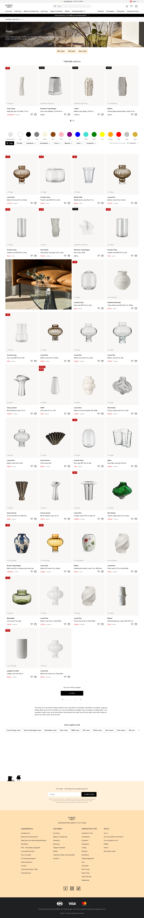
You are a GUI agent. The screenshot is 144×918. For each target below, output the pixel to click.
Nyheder (101, 11)
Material (67, 143)
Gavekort (56, 858)
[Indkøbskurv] (136, 6)
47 (75, 699)
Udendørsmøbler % (78, 11)
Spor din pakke (26, 855)
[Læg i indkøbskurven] (35, 114)
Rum (83, 862)
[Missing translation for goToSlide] (73, 120)
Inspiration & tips (133, 11)
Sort (28, 139)
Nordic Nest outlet (109, 851)
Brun (53, 139)
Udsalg (84, 847)
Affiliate (106, 844)
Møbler (67, 11)
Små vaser (71, 51)
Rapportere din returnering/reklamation (33, 840)
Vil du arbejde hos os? (111, 840)
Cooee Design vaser (13, 730)
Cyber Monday (86, 876)
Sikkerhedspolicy (26, 862)
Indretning (17, 11)
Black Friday (86, 873)
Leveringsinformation (28, 851)
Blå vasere (132, 730)
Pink (61, 139)
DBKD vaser (75, 730)
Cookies (23, 866)
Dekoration (16, 19)
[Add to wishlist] (31, 114)
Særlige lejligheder (88, 858)
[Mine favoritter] (131, 6)
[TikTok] (78, 888)
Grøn (94, 139)
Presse (106, 847)
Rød (119, 139)
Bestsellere (85, 855)
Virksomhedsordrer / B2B (29, 869)
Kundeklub (24, 844)
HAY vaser (86, 730)
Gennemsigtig (10, 139)
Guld (135, 139)
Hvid (20, 139)
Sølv (127, 139)
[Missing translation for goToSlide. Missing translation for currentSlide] (70, 120)
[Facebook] (65, 888)
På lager (19, 143)
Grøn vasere (121, 730)
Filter (11, 143)
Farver (56, 143)
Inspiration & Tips (87, 833)
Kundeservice (25, 833)
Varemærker (110, 11)
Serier (79, 143)
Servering (8, 11)
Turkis (86, 139)
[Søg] (55, 6)
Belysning (44, 11)
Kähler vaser (97, 730)
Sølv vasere (109, 730)
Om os (106, 833)
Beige (45, 139)
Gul (102, 139)
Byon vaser (64, 730)
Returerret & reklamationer (29, 837)
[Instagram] (72, 888)
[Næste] (139, 730)
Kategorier (30, 143)
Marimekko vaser (51, 730)
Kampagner (121, 11)
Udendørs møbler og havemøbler (64, 855)
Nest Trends (86, 869)
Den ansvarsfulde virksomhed (113, 837)
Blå (78, 139)
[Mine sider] (127, 6)
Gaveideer (85, 866)
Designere (90, 143)
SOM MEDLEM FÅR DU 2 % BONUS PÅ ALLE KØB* (74, 1)
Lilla (69, 139)
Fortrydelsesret (26, 873)
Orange (110, 139)
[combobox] (134, 1)
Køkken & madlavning (31, 11)
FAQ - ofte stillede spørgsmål (30, 847)
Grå (37, 139)
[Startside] (9, 6)
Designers (85, 840)
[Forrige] (5, 730)
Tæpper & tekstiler (56, 11)
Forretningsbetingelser (28, 858)
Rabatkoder (85, 880)
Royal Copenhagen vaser (32, 730)
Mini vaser (61, 51)
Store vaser (83, 51)
